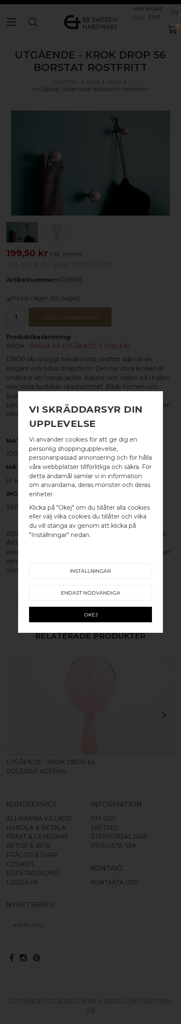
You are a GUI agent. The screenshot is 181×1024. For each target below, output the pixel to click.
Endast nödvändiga (90, 593)
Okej (91, 614)
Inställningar (90, 571)
